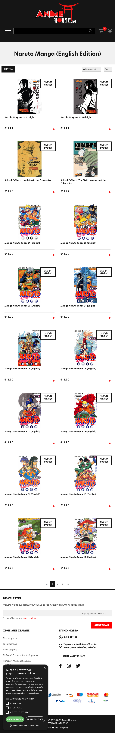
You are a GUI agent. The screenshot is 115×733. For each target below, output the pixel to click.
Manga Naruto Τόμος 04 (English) (78, 305)
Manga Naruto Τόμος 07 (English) (22, 431)
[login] (110, 31)
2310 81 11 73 (70, 636)
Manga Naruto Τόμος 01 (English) (22, 242)
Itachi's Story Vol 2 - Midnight (76, 117)
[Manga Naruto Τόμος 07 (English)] (29, 410)
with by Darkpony (57, 727)
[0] (101, 31)
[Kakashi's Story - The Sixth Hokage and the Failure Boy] (85, 159)
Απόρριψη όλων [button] (35, 719)
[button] (25, 725)
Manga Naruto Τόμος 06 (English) (78, 368)
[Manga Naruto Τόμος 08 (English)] (85, 410)
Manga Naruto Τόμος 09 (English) (22, 494)
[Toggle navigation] (8, 31)
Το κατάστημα (10, 643)
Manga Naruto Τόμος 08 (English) (78, 431)
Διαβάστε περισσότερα (29, 693)
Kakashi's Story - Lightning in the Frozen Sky (27, 180)
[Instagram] (69, 666)
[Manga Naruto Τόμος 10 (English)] (85, 473)
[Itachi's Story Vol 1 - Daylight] (29, 96)
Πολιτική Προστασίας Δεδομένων (20, 655)
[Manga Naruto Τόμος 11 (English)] (29, 536)
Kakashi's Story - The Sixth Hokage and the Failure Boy (83, 182)
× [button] (44, 668)
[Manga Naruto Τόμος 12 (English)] (85, 536)
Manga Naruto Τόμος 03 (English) (22, 305)
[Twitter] (78, 666)
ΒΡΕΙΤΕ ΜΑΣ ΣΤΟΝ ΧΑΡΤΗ (74, 656)
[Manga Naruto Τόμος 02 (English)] (85, 222)
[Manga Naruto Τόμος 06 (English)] (85, 348)
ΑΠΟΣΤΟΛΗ (101, 625)
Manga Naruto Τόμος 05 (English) (22, 368)
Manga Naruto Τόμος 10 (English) (78, 494)
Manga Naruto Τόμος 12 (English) (78, 557)
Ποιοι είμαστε (10, 638)
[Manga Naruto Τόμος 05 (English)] (29, 348)
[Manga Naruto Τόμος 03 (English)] (29, 285)
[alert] (25, 697)
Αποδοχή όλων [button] (15, 719)
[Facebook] (60, 666)
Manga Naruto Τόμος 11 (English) (21, 557)
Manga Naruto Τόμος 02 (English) (78, 242)
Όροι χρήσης (9, 649)
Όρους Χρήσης (29, 618)
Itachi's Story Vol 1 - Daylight (19, 117)
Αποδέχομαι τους (21, 618)
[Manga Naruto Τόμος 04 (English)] (85, 285)
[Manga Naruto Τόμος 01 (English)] (29, 222)
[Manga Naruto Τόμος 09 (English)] (29, 473)
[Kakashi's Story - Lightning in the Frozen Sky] (29, 159)
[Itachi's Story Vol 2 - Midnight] (85, 96)
